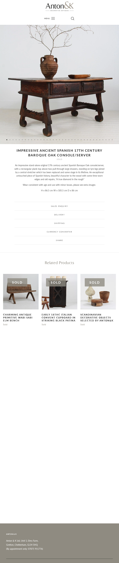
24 (78, 139)
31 (99, 139)
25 (81, 139)
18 (59, 139)
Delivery (59, 215)
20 (65, 139)
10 (34, 139)
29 (93, 139)
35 (112, 139)
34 (109, 139)
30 (96, 139)
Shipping (59, 223)
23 (75, 139)
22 (71, 139)
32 (102, 139)
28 (90, 139)
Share (59, 240)
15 (50, 139)
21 (68, 139)
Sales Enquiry (59, 206)
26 (84, 139)
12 (40, 139)
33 (106, 139)
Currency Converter (59, 232)
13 (44, 139)
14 (47, 139)
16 (53, 139)
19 (62, 139)
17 (56, 139)
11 (37, 139)
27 (87, 139)
